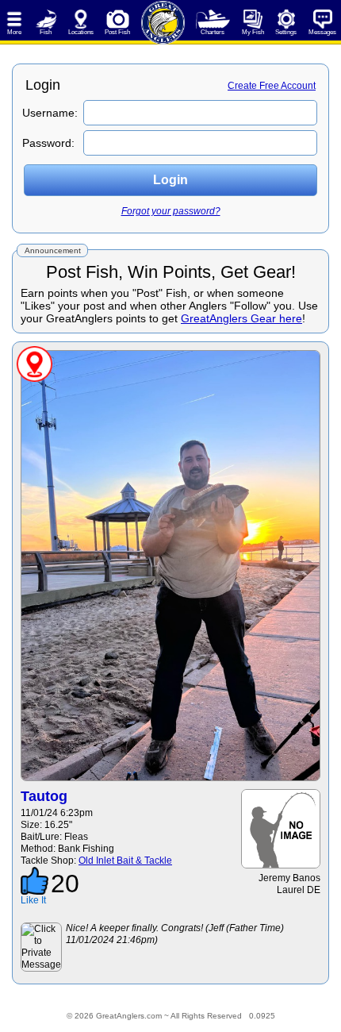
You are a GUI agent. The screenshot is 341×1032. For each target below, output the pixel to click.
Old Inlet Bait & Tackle (125, 860)
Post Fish (117, 32)
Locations (81, 32)
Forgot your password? (170, 211)
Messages (322, 32)
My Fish (253, 32)
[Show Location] (34, 364)
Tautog (44, 796)
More (14, 32)
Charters (212, 32)
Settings (286, 32)
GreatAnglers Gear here (241, 318)
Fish (46, 32)
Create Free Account (272, 85)
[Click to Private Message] (41, 947)
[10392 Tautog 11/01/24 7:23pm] (170, 565)
